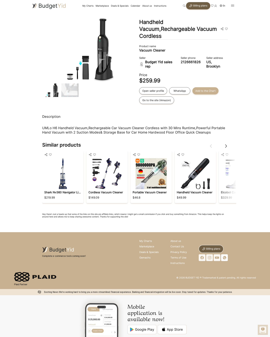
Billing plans (200, 5)
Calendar (135, 5)
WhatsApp (180, 90)
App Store (175, 329)
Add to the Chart (205, 90)
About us (147, 5)
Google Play (144, 329)
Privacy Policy (178, 252)
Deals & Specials (120, 5)
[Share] (46, 155)
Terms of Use (178, 257)
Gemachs (144, 257)
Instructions (160, 5)
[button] (224, 6)
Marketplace (102, 5)
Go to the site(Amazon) (156, 100)
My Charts (88, 5)
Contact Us (177, 246)
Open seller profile (153, 90)
